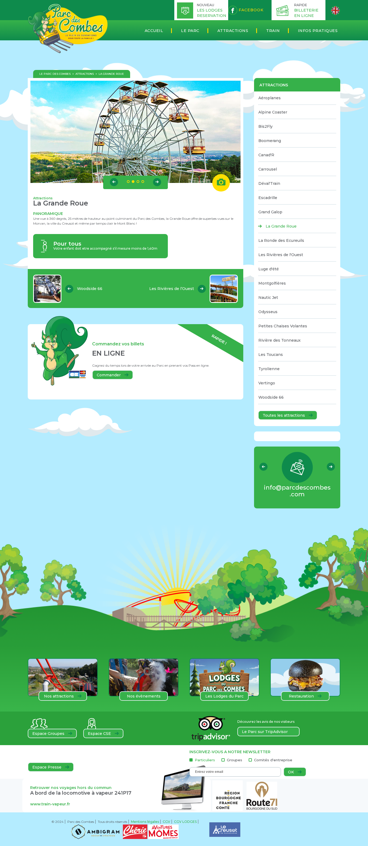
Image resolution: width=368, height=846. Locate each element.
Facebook (250, 10)
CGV (166, 822)
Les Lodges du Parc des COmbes (224, 697)
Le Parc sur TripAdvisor (265, 731)
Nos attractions (59, 696)
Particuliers (205, 760)
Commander (109, 375)
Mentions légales (145, 822)
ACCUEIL (154, 30)
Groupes (234, 760)
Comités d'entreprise (273, 760)
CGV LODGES (185, 822)
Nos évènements (144, 696)
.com (297, 491)
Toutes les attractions (284, 415)
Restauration (302, 696)
